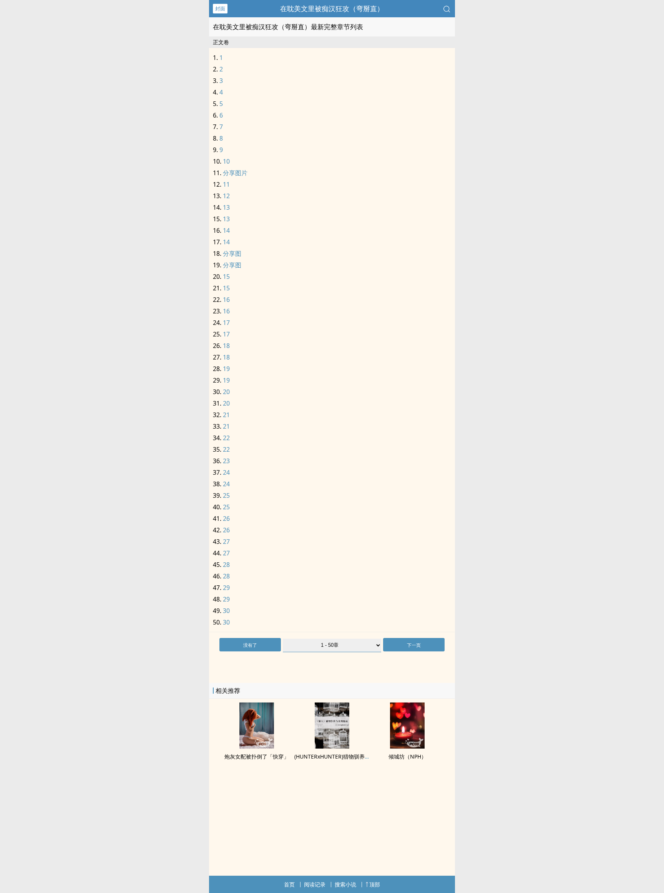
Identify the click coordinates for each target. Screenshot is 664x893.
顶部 (374, 884)
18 (226, 345)
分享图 (232, 253)
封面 (220, 8)
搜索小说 (345, 884)
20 (226, 392)
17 (226, 322)
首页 (289, 884)
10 (226, 161)
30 (226, 610)
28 (226, 564)
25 (226, 495)
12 (226, 196)
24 (226, 472)
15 (226, 276)
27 (226, 541)
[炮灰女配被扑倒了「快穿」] (256, 746)
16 (226, 299)
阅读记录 (314, 884)
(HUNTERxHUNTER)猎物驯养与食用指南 (343, 756)
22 (226, 438)
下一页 (414, 645)
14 (226, 230)
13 (226, 207)
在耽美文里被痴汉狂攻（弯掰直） (332, 8)
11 (226, 184)
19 (226, 368)
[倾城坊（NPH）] (407, 746)
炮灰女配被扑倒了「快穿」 (256, 756)
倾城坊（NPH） (407, 756)
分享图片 (235, 173)
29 (226, 587)
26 (226, 518)
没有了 (250, 645)
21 (226, 415)
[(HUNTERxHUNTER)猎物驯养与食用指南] (332, 746)
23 (226, 461)
